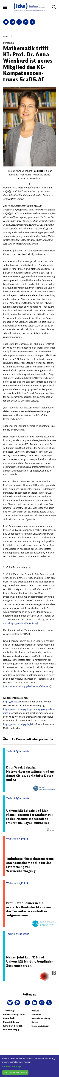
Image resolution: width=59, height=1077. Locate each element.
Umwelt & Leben (11, 1022)
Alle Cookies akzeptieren (15, 1072)
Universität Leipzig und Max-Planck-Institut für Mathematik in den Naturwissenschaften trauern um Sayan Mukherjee (29, 816)
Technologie (9, 1010)
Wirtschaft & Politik (12, 1025)
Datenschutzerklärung (40, 1018)
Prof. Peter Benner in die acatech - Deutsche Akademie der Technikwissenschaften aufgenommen (28, 909)
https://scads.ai (11, 701)
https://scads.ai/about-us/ (23, 623)
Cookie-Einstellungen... (13, 1066)
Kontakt (34, 1022)
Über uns (35, 1010)
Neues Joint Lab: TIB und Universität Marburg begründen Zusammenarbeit (29, 961)
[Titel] (6, 22)
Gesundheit (9, 1018)
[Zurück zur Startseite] (29, 7)
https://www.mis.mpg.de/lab (18, 724)
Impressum (36, 1014)
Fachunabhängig (11, 1029)
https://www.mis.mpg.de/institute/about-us (27, 686)
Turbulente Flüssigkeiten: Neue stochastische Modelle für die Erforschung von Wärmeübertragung (30, 864)
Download (35, 178)
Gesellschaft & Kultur (14, 1014)
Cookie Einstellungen (40, 1026)
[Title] (19, 22)
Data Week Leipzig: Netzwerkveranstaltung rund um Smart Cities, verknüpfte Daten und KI (30, 773)
